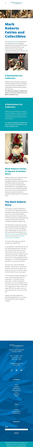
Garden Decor (16, 388)
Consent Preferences (20, 446)
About (16, 392)
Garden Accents (16, 411)
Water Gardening (16, 390)
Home (16, 385)
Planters (16, 409)
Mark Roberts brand (12, 41)
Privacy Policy (21, 444)
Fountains (16, 386)
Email (6, 427)
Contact (17, 395)
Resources (16, 394)
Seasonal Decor (16, 413)
